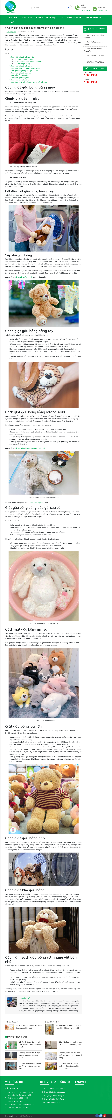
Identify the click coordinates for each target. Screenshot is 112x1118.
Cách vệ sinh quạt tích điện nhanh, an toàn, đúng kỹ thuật (29, 1055)
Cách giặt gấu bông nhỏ (20, 78)
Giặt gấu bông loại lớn (19, 75)
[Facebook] (97, 1115)
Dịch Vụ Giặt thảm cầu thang (94, 43)
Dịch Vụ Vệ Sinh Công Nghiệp (94, 36)
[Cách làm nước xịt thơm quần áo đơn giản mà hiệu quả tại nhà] (51, 1066)
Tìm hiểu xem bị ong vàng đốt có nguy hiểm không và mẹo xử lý (68, 1026)
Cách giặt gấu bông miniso (21, 73)
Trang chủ (12, 17)
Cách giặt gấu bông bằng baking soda (25, 68)
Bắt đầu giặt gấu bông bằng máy (29, 61)
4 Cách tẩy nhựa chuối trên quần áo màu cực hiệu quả (29, 1026)
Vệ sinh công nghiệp (35, 502)
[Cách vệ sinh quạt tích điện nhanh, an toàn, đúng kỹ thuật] (11, 1056)
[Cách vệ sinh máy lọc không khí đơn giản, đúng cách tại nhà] (11, 1066)
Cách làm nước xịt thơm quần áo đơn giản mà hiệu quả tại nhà (69, 1065)
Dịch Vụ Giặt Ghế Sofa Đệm (94, 56)
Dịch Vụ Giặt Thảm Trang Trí (93, 50)
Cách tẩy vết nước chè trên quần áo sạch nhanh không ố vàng (70, 1055)
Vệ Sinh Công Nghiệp (46, 17)
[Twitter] (100, 1115)
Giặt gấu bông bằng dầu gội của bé (24, 71)
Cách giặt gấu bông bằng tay (22, 66)
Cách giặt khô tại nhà (23, 277)
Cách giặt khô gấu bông (20, 80)
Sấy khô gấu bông (23, 64)
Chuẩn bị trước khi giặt (25, 59)
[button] (7, 54)
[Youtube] (104, 1115)
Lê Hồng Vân (11, 32)
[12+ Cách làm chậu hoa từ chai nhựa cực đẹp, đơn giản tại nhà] (11, 1045)
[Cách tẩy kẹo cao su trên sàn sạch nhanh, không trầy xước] (51, 1045)
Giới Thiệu (27, 17)
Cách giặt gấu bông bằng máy (22, 57)
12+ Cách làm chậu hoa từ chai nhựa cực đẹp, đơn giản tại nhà (30, 1044)
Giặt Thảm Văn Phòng (71, 17)
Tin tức (11, 22)
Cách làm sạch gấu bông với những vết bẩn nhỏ (29, 82)
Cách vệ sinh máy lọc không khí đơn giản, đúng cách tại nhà (30, 1065)
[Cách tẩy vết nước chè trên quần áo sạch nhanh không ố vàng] (51, 1056)
